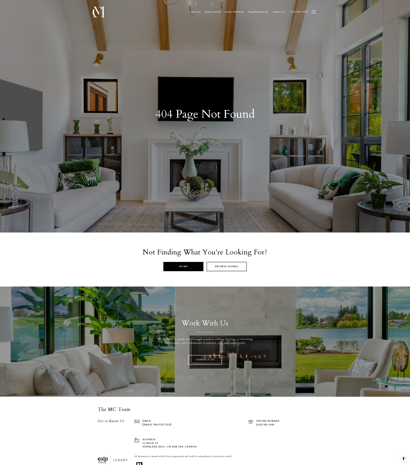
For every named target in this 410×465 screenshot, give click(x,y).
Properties (194, 11)
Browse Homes (226, 266)
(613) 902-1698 (265, 424)
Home (183, 266)
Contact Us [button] (205, 359)
